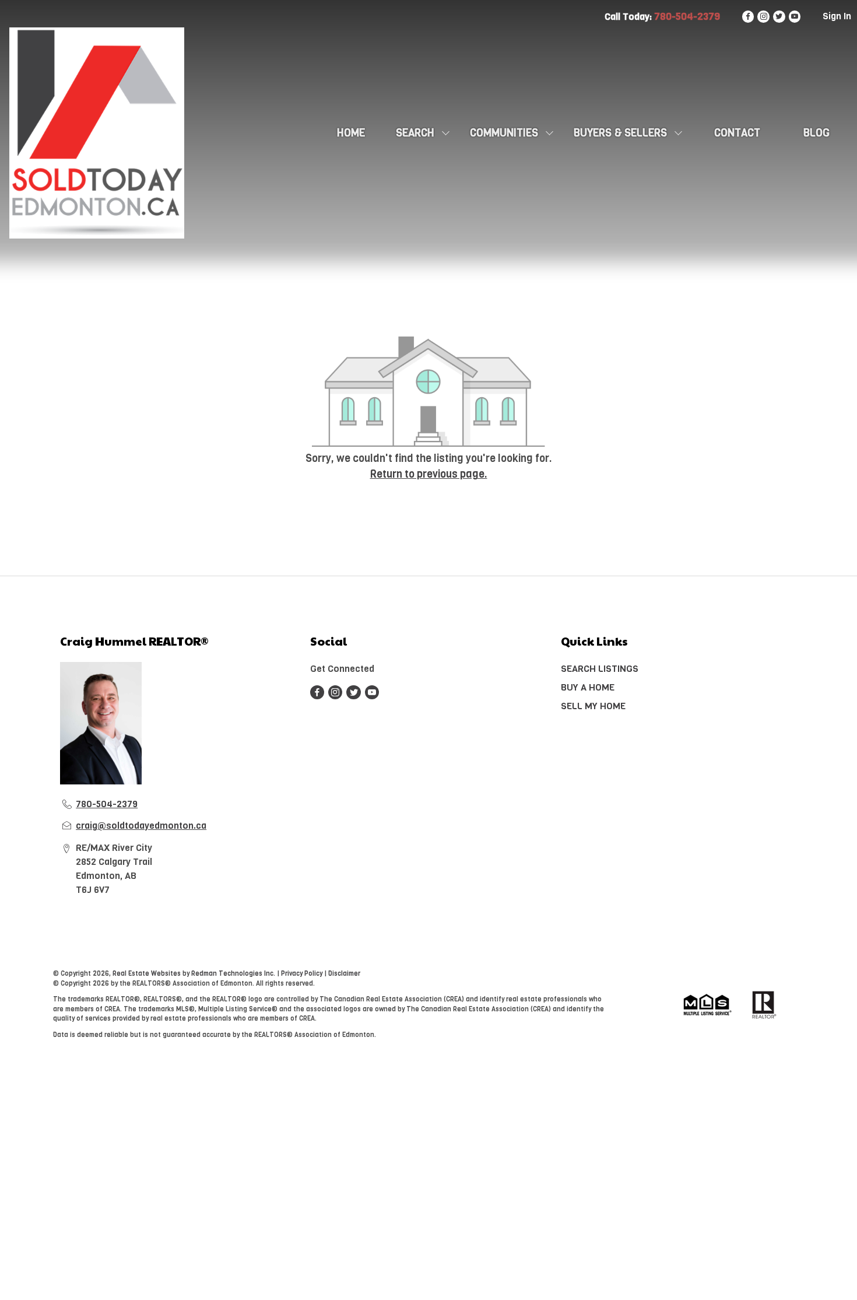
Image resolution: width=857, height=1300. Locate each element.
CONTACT (737, 133)
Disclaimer (344, 973)
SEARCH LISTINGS (599, 669)
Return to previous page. (428, 474)
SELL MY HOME (593, 706)
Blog (816, 133)
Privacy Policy (301, 973)
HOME (351, 133)
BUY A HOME (587, 687)
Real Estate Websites (147, 973)
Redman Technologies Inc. (234, 973)
